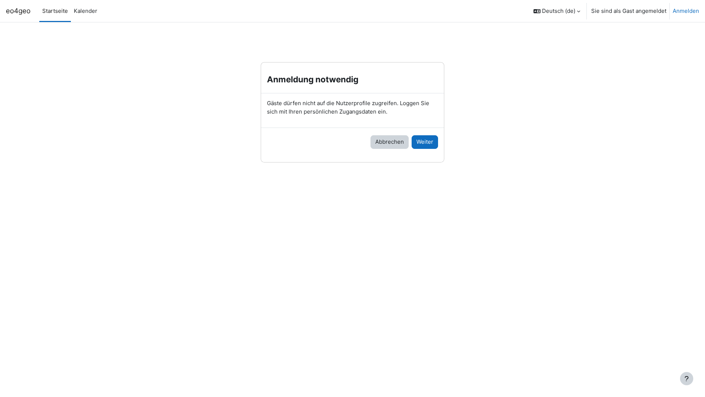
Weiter (424, 141)
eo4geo (18, 11)
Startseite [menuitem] (55, 10)
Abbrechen (389, 141)
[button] (557, 11)
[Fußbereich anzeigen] (686, 378)
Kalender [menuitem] (85, 10)
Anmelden (686, 10)
